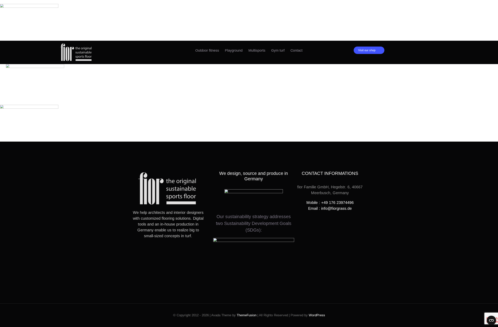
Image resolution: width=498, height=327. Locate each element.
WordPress (317, 315)
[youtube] (168, 250)
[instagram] (162, 250)
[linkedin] (174, 250)
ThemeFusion (246, 315)
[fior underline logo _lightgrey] (76, 44)
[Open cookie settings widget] (491, 320)
